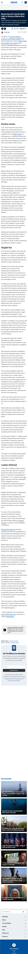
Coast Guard (14, 953)
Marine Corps (17, 134)
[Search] (22, 2)
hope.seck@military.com (8, 614)
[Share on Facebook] (12, 29)
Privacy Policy (18, 678)
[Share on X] (15, 29)
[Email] (17, 29)
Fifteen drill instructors (8, 529)
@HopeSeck (10, 616)
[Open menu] (2, 2)
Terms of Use (9, 678)
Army (14, 951)
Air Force (14, 950)
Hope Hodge (7, 32)
